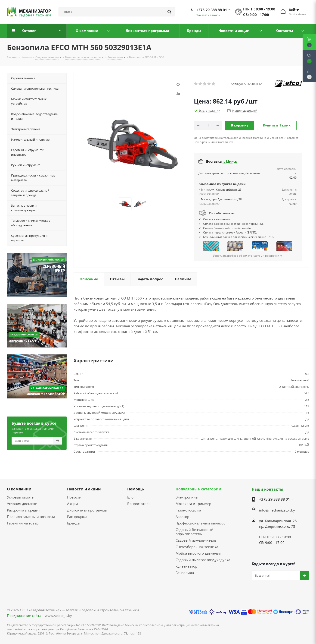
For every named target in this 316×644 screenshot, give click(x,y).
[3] (205, 84)
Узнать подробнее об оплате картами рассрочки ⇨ (247, 256)
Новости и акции (84, 489)
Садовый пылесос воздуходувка (203, 559)
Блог (131, 497)
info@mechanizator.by (277, 510)
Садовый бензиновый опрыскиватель (195, 531)
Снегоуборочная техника (197, 546)
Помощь (135, 489)
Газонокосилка (188, 510)
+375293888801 (209, 194)
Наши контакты (267, 489)
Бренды (73, 523)
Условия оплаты (20, 497)
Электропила (187, 497)
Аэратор (182, 516)
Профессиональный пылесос (200, 523)
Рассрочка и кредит (23, 510)
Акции (72, 503)
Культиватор (186, 566)
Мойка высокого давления (198, 553)
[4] (209, 84)
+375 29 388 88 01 (211, 10)
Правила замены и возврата (31, 516)
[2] (200, 84)
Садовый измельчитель (196, 540)
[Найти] (169, 11)
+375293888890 (209, 204)
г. (230, 161)
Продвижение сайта (24, 615)
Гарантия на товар (22, 523)
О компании (19, 489)
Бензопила (185, 572)
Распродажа (77, 516)
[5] (213, 84)
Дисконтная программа (87, 510)
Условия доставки (22, 503)
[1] (196, 84)
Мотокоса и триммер (193, 503)
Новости (74, 497)
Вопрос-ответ (138, 503)
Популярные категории (198, 489)
